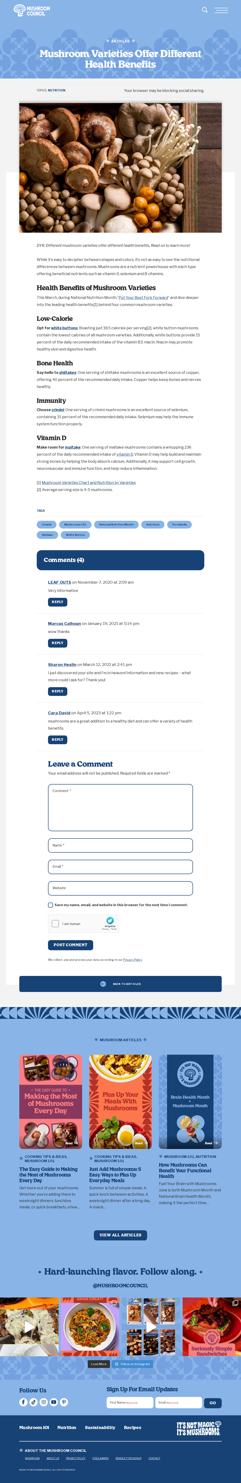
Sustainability (100, 1428)
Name (58, 845)
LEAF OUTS (59, 582)
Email (57, 866)
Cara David (59, 713)
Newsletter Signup (128, 1458)
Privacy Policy (132, 960)
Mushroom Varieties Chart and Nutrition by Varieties (89, 482)
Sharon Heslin (62, 664)
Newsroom (32, 1458)
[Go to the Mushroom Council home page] (32, 10)
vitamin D (124, 454)
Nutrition (56, 90)
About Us (53, 1458)
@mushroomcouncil (120, 1286)
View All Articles (121, 1235)
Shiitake (47, 535)
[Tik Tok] (33, 1402)
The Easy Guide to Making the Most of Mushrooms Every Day (48, 1175)
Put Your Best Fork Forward (143, 297)
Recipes (132, 1428)
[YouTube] (54, 1402)
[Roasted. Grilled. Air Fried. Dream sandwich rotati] (29, 1326)
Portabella (179, 524)
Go (213, 1403)
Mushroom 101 (40, 1161)
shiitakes (67, 372)
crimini (58, 410)
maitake (72, 447)
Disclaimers (100, 1458)
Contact (154, 1458)
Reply (58, 602)
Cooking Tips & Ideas (46, 1157)
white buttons (64, 328)
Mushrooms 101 (75, 524)
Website (59, 888)
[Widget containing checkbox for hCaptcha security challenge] (83, 924)
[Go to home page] (199, 1428)
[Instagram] (44, 1402)
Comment (61, 791)
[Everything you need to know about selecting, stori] (151, 1326)
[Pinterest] (64, 1402)
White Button (75, 535)
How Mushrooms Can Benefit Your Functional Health (185, 1171)
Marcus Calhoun (64, 623)
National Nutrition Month (116, 524)
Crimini (46, 524)
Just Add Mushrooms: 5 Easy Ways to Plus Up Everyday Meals (115, 1175)
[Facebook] (23, 1402)
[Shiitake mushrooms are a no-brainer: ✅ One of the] (90, 1326)
